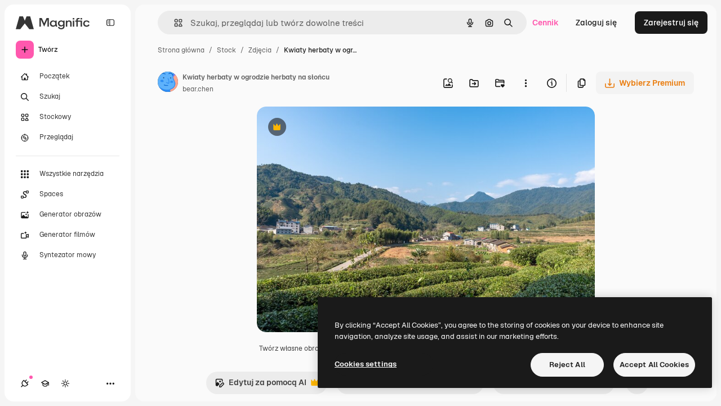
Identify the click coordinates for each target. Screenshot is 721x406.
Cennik (545, 22)
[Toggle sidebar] (110, 23)
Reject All (567, 364)
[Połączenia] (25, 383)
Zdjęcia (260, 50)
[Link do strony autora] (168, 83)
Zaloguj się (596, 22)
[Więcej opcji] (525, 83)
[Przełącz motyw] (65, 383)
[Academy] (45, 383)
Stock (226, 50)
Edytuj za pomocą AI (260, 385)
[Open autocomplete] (173, 23)
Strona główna (181, 50)
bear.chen (198, 89)
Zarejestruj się (671, 22)
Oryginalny (334, 128)
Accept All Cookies (654, 364)
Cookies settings (366, 364)
